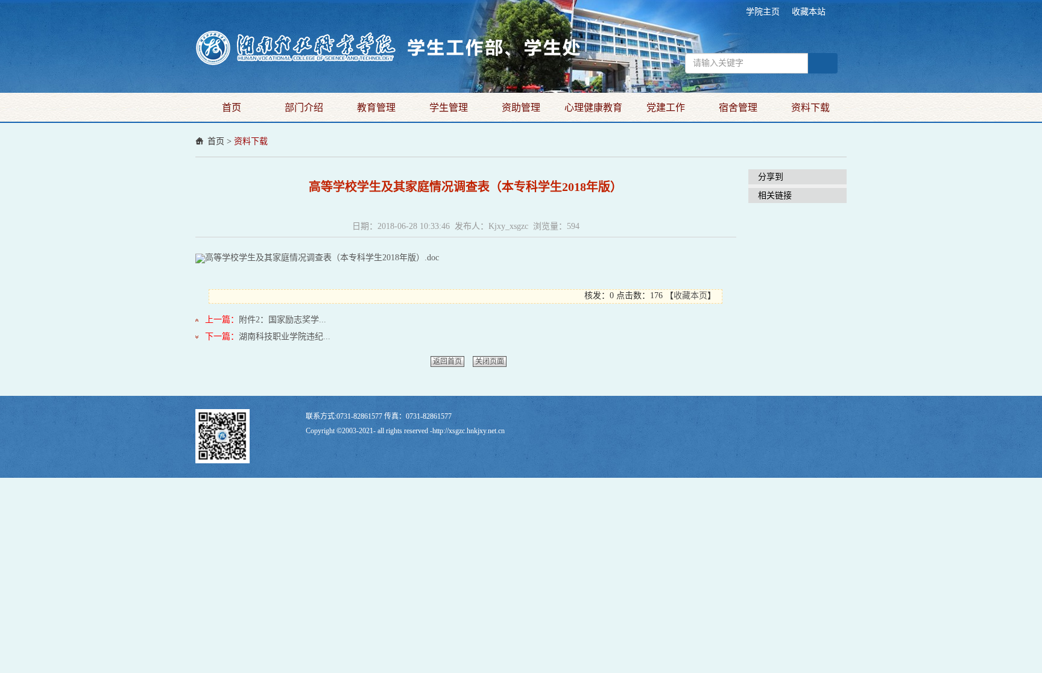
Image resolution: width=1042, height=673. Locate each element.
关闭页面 (489, 361)
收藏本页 (690, 295)
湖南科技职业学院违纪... (284, 336)
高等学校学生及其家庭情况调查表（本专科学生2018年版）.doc (322, 257)
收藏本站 (809, 11)
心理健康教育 (593, 107)
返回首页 (447, 361)
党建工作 (665, 107)
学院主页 (763, 11)
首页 (231, 107)
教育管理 (376, 107)
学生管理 (448, 107)
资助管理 (521, 107)
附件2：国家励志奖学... (282, 319)
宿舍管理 (738, 107)
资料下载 (810, 107)
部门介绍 (304, 107)
